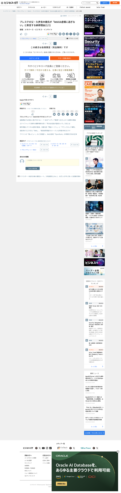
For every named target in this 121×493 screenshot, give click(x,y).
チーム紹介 (45, 458)
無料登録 (115, 3)
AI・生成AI (70, 7)
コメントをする (32, 168)
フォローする (44, 38)
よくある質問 (28, 460)
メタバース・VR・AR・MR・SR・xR (59, 144)
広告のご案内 (46, 460)
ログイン (105, 3)
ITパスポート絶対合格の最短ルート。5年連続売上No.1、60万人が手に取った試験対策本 (50, 176)
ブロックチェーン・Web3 (29, 38)
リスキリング (56, 7)
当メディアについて (30, 476)
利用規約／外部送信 (30, 468)
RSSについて (28, 470)
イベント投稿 (46, 463)
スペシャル (31, 7)
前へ (46, 43)
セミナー (19, 7)
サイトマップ (28, 463)
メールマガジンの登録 (30, 458)
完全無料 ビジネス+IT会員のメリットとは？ (49, 87)
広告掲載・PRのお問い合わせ (93, 433)
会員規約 (27, 465)
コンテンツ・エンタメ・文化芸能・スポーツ (29, 144)
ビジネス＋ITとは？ (25, 3)
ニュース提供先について (31, 473)
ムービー (43, 7)
